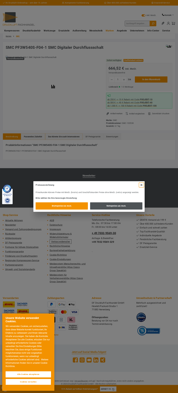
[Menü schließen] (141, 185)
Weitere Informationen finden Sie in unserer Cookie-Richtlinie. (27, 363)
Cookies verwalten (28, 382)
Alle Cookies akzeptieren (28, 374)
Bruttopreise (62, 206)
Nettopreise (116, 206)
